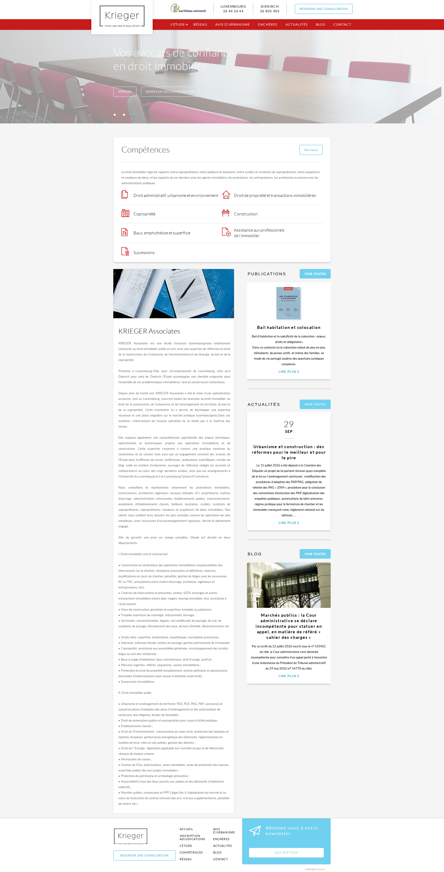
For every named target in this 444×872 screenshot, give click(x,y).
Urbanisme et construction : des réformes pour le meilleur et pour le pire (289, 452)
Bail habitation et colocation (289, 327)
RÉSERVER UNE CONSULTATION (324, 8)
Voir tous (311, 149)
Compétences (191, 852)
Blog (321, 24)
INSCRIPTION (286, 852)
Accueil (186, 829)
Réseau (200, 24)
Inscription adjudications (192, 837)
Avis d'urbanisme (232, 24)
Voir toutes (315, 273)
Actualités (297, 24)
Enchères (267, 24)
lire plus (288, 371)
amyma (321, 869)
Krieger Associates (135, 836)
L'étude (178, 24)
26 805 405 (270, 11)
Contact (342, 24)
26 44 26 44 (233, 11)
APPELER (125, 91)
